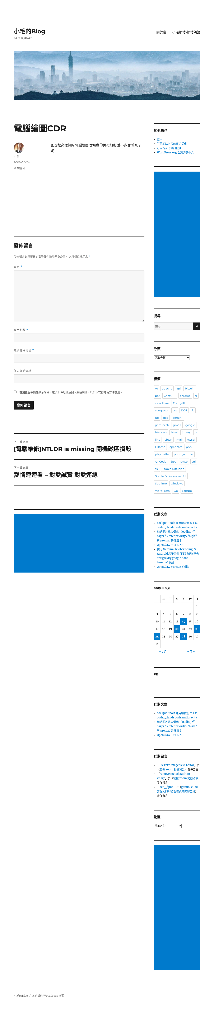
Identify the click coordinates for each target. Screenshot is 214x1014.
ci (196, 395)
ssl (156, 468)
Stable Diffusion (173, 468)
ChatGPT (170, 395)
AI (156, 388)
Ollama (160, 447)
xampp (187, 490)
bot (157, 395)
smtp (184, 461)
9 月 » (191, 651)
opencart (175, 447)
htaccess (161, 432)
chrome (185, 395)
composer (162, 410)
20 (177, 629)
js (196, 432)
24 (157, 636)
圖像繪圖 (19, 168)
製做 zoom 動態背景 (172, 769)
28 (183, 636)
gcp (165, 417)
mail (179, 439)
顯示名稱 (21, 330)
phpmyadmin (183, 454)
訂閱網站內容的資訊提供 (172, 143)
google (190, 425)
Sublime (161, 483)
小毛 (16, 156)
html (174, 432)
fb (192, 410)
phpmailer (162, 454)
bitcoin (190, 388)
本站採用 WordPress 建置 (48, 996)
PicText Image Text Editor (177, 765)
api (178, 388)
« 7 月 (163, 651)
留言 (18, 267)
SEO (173, 461)
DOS (184, 410)
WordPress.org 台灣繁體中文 (175, 152)
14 (183, 621)
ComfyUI (179, 403)
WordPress (162, 490)
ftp (157, 417)
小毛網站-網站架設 (186, 32)
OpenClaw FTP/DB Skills (173, 567)
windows (177, 483)
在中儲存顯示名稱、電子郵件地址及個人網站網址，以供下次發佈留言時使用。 (71, 392)
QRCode (160, 461)
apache (167, 388)
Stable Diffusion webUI (170, 476)
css (175, 410)
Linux (168, 439)
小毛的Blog (29, 31)
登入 (159, 139)
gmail (177, 425)
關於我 (161, 32)
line (157, 439)
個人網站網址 (22, 370)
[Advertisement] (79, 544)
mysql (191, 439)
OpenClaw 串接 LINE (170, 545)
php (189, 447)
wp (176, 490)
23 (196, 629)
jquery (186, 432)
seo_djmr (166, 787)
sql (194, 461)
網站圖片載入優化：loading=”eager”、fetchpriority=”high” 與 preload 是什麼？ (177, 536)
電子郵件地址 (24, 350)
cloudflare (162, 403)
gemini (177, 417)
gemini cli (162, 425)
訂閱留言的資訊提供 (169, 148)
